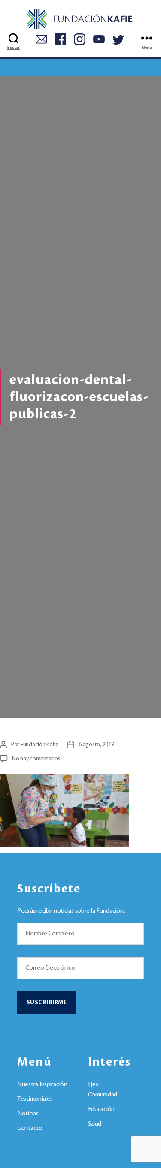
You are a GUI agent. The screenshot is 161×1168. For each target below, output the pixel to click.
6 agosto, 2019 (96, 744)
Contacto (30, 1128)
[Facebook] (60, 38)
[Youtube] (99, 38)
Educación (101, 1109)
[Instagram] (79, 38)
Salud (95, 1123)
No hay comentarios (36, 758)
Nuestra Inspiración (42, 1084)
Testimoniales (35, 1099)
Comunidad (103, 1094)
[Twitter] (118, 38)
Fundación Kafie (39, 744)
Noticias (28, 1113)
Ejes (93, 1084)
